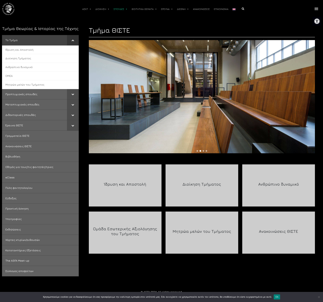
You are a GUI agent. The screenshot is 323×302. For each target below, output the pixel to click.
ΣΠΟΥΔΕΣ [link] (119, 9)
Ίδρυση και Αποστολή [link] (125, 184)
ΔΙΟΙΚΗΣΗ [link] (100, 9)
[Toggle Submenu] (73, 40)
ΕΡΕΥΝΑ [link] (165, 9)
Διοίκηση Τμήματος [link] (202, 184)
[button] (197, 151)
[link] (317, 21)
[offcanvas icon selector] (316, 9)
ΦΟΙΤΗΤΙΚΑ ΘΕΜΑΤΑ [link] (143, 9)
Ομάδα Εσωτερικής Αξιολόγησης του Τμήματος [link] (125, 231)
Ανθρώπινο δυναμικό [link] (278, 184)
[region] (202, 96)
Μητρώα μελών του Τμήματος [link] (202, 231)
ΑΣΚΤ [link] (85, 9)
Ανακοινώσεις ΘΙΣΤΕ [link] (278, 231)
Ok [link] (276, 296)
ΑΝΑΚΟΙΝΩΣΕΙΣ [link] (201, 9)
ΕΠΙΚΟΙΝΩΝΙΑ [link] (221, 9)
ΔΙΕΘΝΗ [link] (181, 9)
